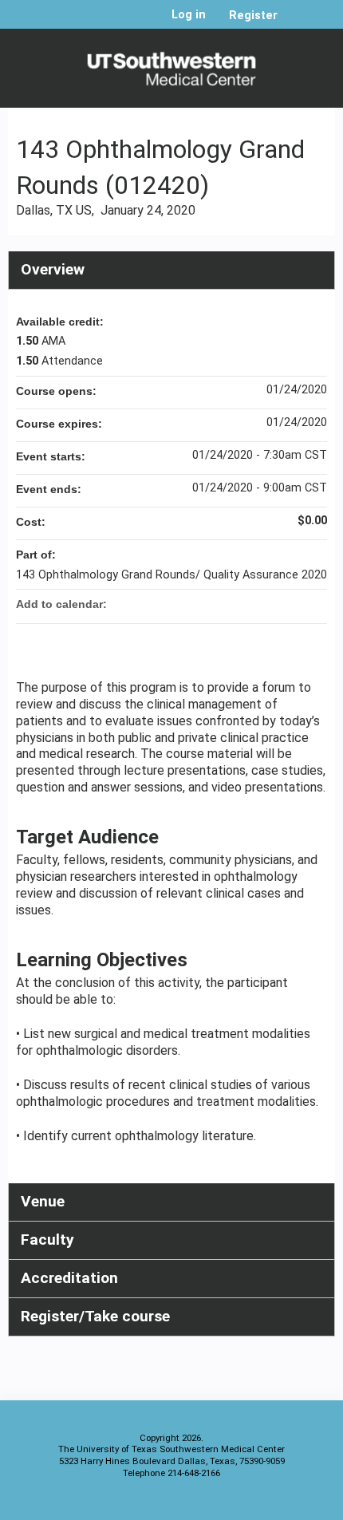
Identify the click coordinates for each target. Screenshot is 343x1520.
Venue (43, 1201)
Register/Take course (95, 1316)
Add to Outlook (314, 604)
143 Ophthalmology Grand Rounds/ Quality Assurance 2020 (171, 575)
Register (253, 16)
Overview (53, 269)
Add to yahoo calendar (273, 604)
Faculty (47, 1239)
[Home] (171, 64)
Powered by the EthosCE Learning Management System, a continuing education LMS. (278, 1504)
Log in (189, 15)
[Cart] (296, 23)
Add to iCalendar (294, 603)
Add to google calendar (252, 604)
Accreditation (69, 1278)
